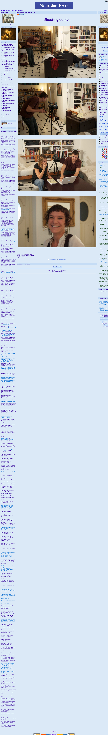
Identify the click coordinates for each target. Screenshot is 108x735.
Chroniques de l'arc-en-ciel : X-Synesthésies (8, 64)
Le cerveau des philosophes (6, 108)
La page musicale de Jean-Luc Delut (7, 90)
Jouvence (5, 105)
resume (102, 116)
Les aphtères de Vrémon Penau (8, 101)
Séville (12, 330)
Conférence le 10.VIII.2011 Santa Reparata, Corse (7, 507)
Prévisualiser (53, 259)
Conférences (6, 66)
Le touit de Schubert (7, 77)
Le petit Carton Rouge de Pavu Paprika (8, 83)
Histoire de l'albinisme (8, 76)
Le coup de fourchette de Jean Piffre (8, 86)
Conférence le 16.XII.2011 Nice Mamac (8, 596)
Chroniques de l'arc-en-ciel (8, 50)
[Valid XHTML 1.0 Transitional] (36, 734)
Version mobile (104, 60)
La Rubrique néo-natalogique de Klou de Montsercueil (7, 112)
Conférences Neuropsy (8, 68)
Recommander (104, 59)
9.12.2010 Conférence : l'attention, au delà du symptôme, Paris (8, 368)
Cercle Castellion (5, 598)
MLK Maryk (101, 303)
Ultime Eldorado (103, 125)
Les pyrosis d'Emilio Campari (7, 80)
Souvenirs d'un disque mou (7, 115)
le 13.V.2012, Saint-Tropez (7, 670)
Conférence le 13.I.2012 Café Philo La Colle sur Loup (8, 602)
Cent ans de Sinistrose (8, 118)
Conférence (4, 663)
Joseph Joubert (103, 129)
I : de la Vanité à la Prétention (7, 292)
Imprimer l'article (62, 259)
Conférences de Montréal (9, 70)
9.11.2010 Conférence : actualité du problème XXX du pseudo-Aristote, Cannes (8, 360)
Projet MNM (5, 74)
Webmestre (103, 56)
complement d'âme (103, 308)
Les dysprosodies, (5, 324)
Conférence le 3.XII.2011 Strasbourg (8, 591)
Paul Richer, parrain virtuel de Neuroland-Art (7, 45)
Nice (7, 378)
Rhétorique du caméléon (9, 47)
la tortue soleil (102, 309)
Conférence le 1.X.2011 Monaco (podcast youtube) (8, 528)
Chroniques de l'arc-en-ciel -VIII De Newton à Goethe (8, 60)
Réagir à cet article (57, 266)
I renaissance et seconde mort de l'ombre (8, 328)
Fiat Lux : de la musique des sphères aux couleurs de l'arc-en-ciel (8, 229)
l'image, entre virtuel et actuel (8, 241)
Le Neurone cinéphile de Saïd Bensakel (8, 93)
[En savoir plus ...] (62, 734)
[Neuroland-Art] (54, 8)
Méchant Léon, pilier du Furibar (8, 96)
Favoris (102, 58)
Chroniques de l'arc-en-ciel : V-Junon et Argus (8, 53)
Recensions (6, 72)
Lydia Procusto (6, 98)
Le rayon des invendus (8, 103)
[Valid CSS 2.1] (71, 734)
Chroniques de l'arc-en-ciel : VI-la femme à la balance (8, 57)
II (13, 329)
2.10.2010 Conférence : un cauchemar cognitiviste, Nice (8, 355)
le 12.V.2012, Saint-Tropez (8, 664)
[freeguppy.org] (45, 734)
